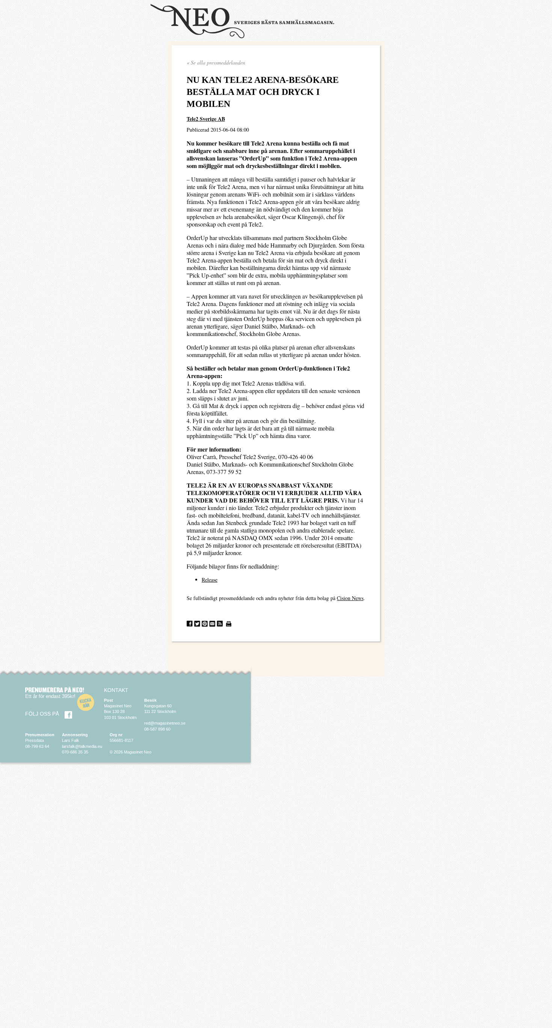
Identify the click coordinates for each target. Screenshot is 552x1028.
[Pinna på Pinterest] (205, 624)
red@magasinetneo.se (165, 723)
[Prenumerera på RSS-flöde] (220, 624)
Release (209, 579)
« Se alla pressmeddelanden (216, 62)
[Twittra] (197, 624)
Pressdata (34, 740)
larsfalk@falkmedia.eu (82, 746)
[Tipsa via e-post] (212, 624)
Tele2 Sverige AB (206, 119)
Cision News (350, 598)
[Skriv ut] (229, 624)
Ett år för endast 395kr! (50, 696)
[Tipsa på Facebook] (190, 624)
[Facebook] (68, 715)
